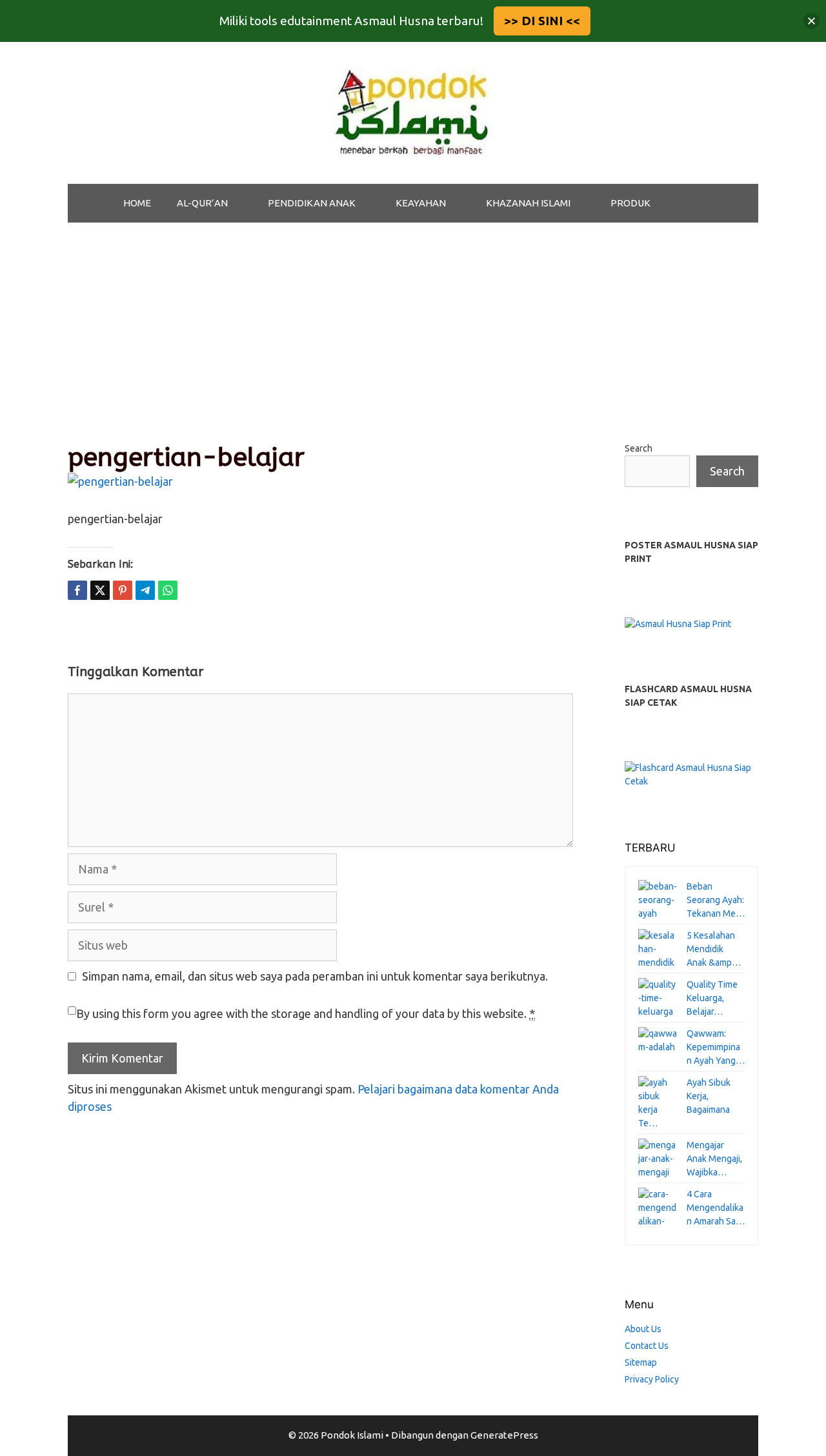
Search (638, 448)
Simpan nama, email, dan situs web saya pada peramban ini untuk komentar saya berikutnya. (315, 976)
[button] (241, 203)
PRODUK (630, 202)
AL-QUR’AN (202, 202)
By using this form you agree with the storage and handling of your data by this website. (305, 1013)
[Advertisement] (413, 319)
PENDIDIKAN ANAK (312, 202)
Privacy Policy (652, 1379)
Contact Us (647, 1346)
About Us (643, 1329)
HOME (137, 202)
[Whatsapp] (167, 590)
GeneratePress (504, 1435)
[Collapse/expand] (811, 21)
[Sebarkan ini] (77, 590)
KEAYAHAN (421, 202)
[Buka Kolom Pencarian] (697, 203)
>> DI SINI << (542, 21)
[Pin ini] (122, 590)
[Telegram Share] (145, 590)
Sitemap (641, 1362)
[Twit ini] (100, 590)
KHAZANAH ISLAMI (528, 202)
